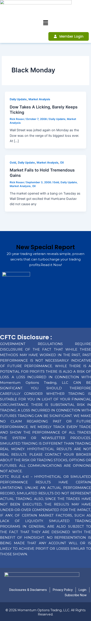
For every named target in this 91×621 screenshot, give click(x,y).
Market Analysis (39, 99)
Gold (13, 162)
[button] (45, 23)
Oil (62, 162)
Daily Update (18, 99)
